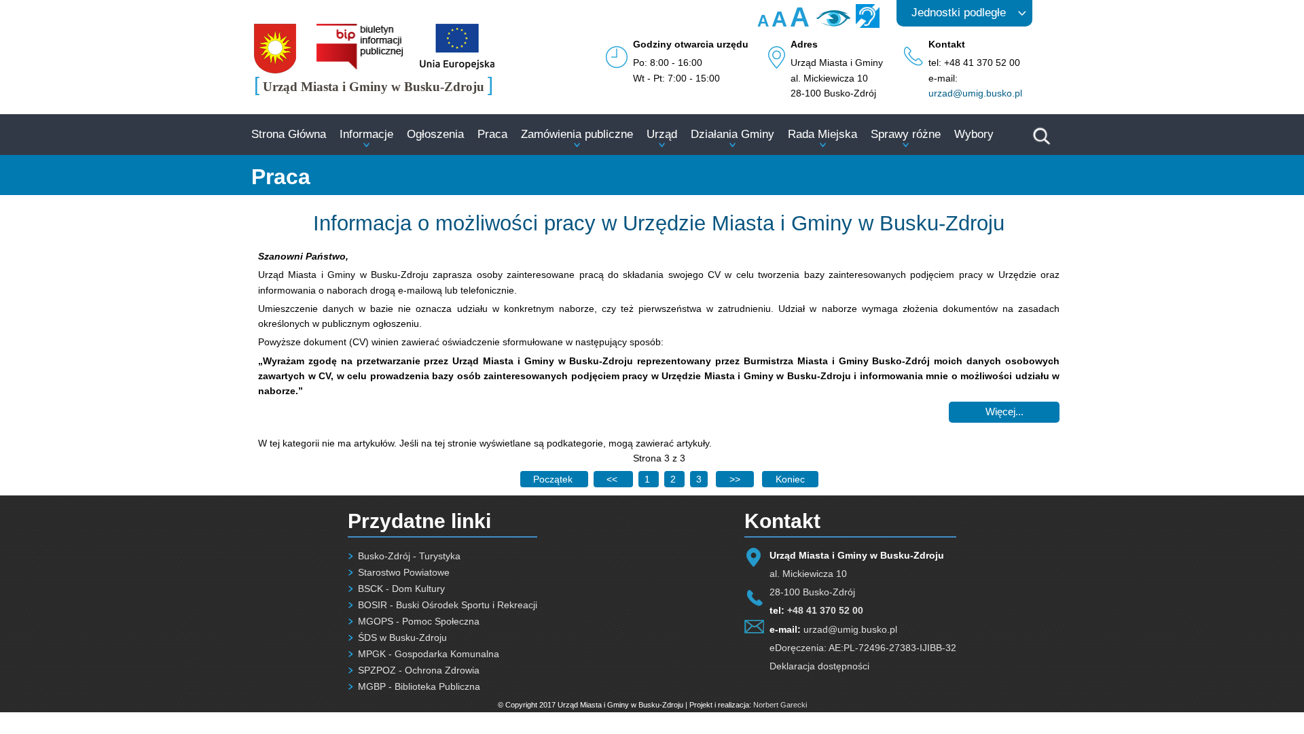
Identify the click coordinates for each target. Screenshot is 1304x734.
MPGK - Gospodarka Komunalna (428, 653)
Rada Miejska (822, 134)
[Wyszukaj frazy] (1040, 142)
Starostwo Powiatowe (404, 572)
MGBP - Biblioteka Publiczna (419, 686)
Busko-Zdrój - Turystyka (409, 555)
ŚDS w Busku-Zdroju (402, 637)
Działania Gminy (732, 134)
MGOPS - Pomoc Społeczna (418, 621)
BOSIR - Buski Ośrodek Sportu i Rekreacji (447, 604)
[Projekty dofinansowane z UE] (457, 65)
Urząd (662, 134)
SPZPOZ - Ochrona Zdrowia (418, 670)
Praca (492, 134)
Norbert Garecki (780, 705)
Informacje (366, 134)
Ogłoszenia (435, 134)
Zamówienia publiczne (577, 134)
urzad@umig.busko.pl (975, 93)
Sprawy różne (906, 134)
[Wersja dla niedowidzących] (832, 23)
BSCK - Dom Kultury (401, 588)
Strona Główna (288, 134)
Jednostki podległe (958, 12)
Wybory (974, 134)
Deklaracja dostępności (819, 666)
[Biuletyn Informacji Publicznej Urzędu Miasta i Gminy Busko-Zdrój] (359, 65)
